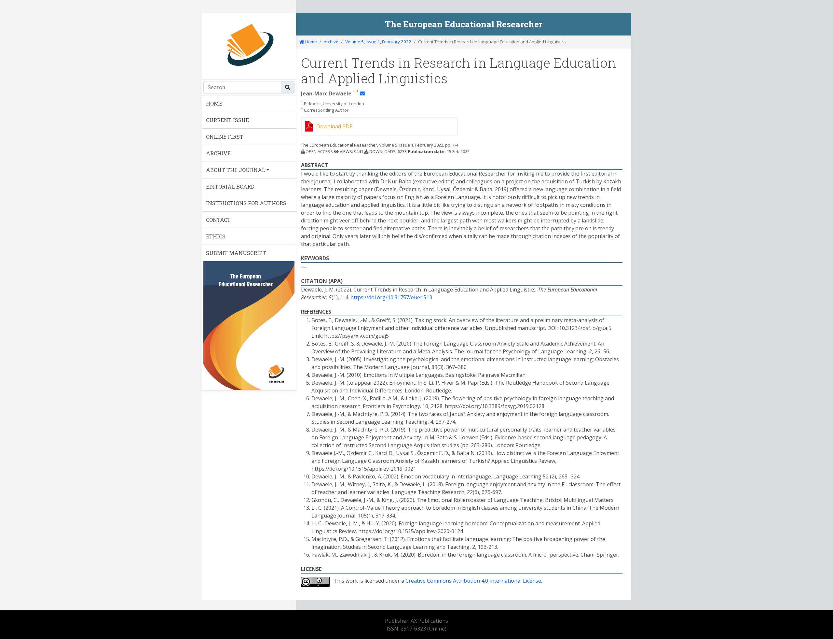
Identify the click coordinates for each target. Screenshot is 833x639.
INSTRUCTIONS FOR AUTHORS (246, 203)
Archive (331, 42)
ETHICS (215, 236)
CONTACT (218, 219)
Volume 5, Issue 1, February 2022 (378, 42)
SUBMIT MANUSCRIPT (236, 252)
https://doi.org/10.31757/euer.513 (391, 297)
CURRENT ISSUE (227, 120)
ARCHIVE (218, 153)
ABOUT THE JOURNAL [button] (235, 169)
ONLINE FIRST (224, 136)
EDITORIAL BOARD (230, 186)
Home (310, 42)
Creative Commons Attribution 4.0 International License (473, 580)
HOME (214, 103)
